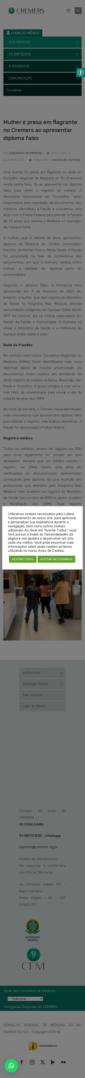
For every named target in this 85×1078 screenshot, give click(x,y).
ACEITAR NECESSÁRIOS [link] (56, 559)
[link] (11, 1066)
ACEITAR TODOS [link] (23, 559)
